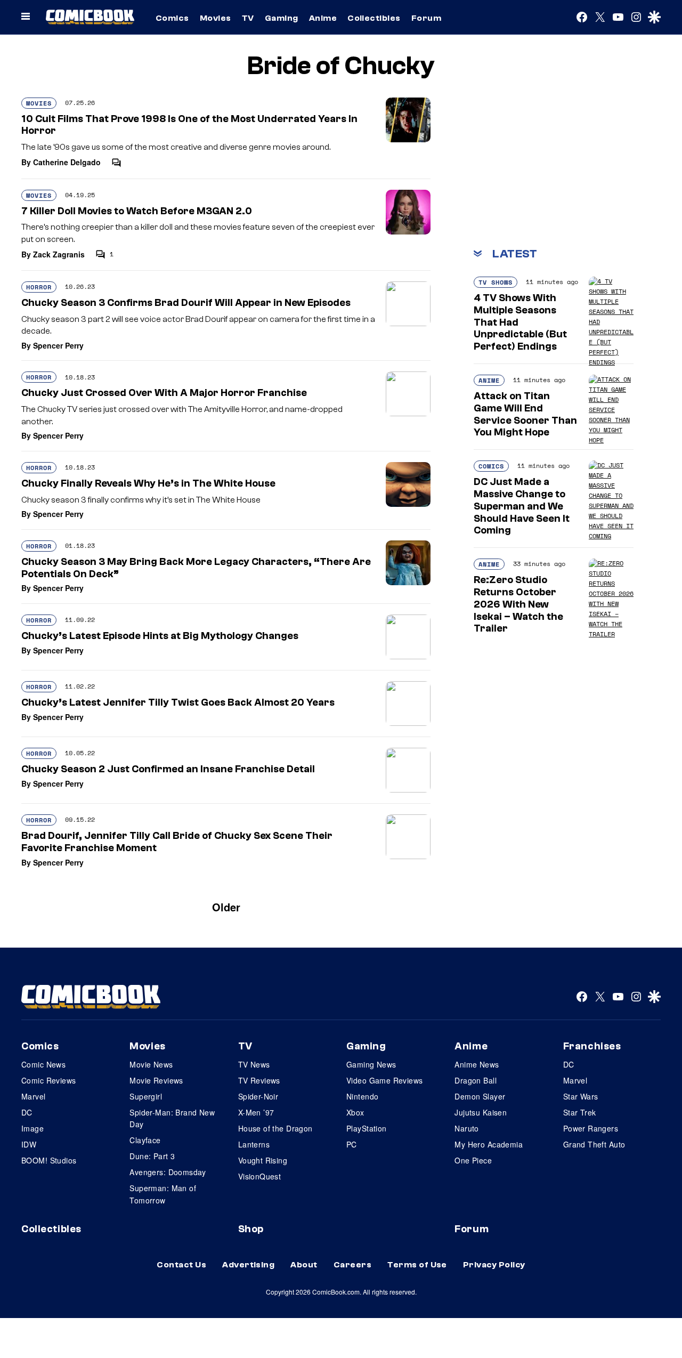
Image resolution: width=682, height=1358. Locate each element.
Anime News (476, 1064)
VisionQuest (259, 1176)
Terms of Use (417, 1265)
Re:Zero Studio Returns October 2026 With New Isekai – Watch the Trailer (518, 604)
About (303, 1265)
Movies (215, 18)
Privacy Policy (494, 1265)
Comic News (43, 1064)
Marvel (33, 1096)
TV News (254, 1064)
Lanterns (254, 1144)
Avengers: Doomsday (167, 1172)
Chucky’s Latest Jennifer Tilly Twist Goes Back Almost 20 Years (178, 702)
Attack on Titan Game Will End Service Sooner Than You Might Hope (525, 414)
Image (32, 1128)
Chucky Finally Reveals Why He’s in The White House (148, 483)
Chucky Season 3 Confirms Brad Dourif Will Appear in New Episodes (186, 303)
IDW (28, 1144)
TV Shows (495, 282)
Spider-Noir (258, 1096)
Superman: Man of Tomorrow (162, 1194)
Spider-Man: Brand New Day (172, 1118)
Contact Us (181, 1265)
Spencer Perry (58, 345)
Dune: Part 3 (152, 1156)
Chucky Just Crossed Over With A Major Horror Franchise (164, 393)
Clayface (144, 1140)
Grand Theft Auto (594, 1144)
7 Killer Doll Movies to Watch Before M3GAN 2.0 (136, 211)
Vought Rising (262, 1160)
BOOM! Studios (48, 1160)
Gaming (281, 18)
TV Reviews (259, 1080)
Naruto (466, 1128)
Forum (426, 18)
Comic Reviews (48, 1080)
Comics (172, 18)
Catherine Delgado (67, 162)
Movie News (151, 1064)
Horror (39, 287)
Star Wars (580, 1096)
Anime (323, 18)
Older (226, 907)
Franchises (592, 1046)
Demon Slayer (479, 1096)
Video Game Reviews (384, 1080)
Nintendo (362, 1096)
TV (248, 18)
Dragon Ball (475, 1080)
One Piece (473, 1160)
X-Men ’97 (256, 1112)
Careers (352, 1265)
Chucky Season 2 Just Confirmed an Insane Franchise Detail (168, 769)
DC (27, 1112)
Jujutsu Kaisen (480, 1112)
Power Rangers (590, 1128)
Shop (251, 1229)
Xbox (355, 1112)
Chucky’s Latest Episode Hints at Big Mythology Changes (159, 636)
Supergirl (145, 1096)
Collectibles (374, 18)
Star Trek (579, 1112)
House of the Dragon (275, 1128)
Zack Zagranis (59, 254)
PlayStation (366, 1128)
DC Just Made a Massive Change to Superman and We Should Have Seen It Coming (522, 506)
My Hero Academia (488, 1144)
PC (351, 1144)
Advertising (248, 1265)
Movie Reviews (156, 1080)
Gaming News (371, 1064)
